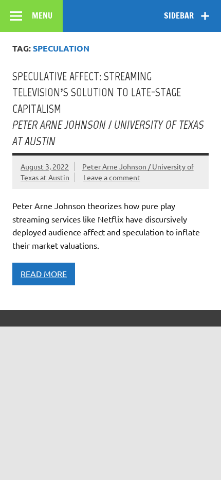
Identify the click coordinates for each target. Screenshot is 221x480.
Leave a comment (111, 177)
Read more (44, 273)
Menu (42, 15)
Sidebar (179, 15)
